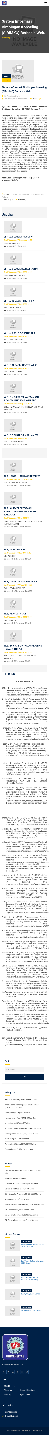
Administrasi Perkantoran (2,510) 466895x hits (23, 1128)
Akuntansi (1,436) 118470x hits (17, 1139)
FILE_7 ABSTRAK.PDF (14, 549)
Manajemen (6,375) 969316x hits (17, 1113)
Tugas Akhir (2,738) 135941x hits (17, 1199)
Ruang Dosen (9, 1386)
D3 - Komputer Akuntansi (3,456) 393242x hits (23, 1194)
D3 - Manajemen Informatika (16, 99)
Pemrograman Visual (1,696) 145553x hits (21, 1134)
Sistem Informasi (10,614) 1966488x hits (21, 1099)
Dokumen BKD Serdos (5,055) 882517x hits (21, 1183)
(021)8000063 (11, 1412)
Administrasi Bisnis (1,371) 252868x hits (20, 1144)
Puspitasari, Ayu (13, 96)
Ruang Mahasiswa (27, 1390)
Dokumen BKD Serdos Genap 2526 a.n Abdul (32, 1245)
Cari (24, 1077)
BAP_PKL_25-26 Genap (30, 1294)
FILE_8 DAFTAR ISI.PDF (15, 613)
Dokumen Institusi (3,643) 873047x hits (20, 1189)
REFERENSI (8, 673)
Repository (6, 38)
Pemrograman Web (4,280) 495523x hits (20, 1118)
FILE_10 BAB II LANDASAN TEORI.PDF (22, 476)
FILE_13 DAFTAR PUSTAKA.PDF (21, 365)
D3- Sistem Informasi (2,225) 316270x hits (21, 1215)
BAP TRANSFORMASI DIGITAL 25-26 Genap (29, 1278)
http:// (8, 200)
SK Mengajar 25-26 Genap (31, 1310)
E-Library (7, 1394)
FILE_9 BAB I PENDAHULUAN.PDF (22, 435)
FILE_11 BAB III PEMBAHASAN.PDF (20, 581)
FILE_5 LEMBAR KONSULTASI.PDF (22, 269)
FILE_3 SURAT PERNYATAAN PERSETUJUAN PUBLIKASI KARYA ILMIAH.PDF (20, 511)
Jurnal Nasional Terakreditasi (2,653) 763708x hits (24, 1204)
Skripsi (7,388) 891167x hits (15, 1178)
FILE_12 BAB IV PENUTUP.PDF (20, 301)
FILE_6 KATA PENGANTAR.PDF (21, 333)
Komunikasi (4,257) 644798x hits (17, 1123)
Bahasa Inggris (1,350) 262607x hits (19, 1149)
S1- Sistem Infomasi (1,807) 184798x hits (21, 1220)
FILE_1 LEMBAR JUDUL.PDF (19, 236)
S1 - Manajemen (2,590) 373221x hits (19, 1210)
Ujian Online (25, 1394)
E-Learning (8, 1390)
